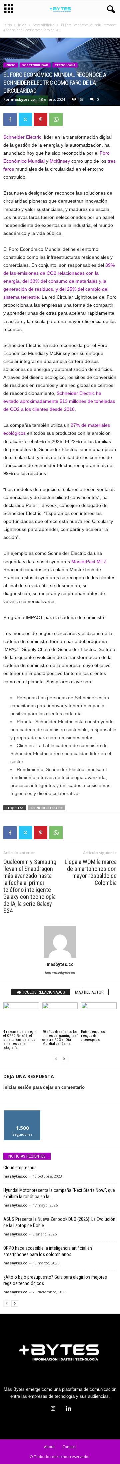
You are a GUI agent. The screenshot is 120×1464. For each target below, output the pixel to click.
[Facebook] (10, 119)
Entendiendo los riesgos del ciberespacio (93, 1036)
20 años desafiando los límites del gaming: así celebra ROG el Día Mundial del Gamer (60, 1038)
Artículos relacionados (41, 992)
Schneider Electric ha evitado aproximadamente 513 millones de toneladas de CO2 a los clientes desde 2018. (59, 401)
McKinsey (60, 161)
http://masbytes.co (60, 973)
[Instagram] (53, 1409)
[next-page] (64, 1059)
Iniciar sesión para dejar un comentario (44, 1087)
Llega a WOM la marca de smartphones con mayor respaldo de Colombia (91, 872)
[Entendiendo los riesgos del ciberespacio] (99, 1015)
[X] (25, 119)
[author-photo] (60, 942)
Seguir (22, 1112)
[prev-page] (56, 1059)
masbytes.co (23, 99)
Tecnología (65, 65)
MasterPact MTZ (89, 561)
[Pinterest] (40, 119)
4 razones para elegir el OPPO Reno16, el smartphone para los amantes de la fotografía (19, 1040)
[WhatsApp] (56, 119)
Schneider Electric (22, 137)
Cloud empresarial (20, 1167)
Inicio (7, 25)
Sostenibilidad (44, 25)
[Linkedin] (68, 1409)
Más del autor (89, 992)
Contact (69, 1446)
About (49, 1446)
